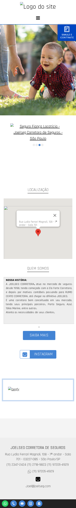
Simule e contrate (67, 36)
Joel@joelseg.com (38, 486)
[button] (38, 232)
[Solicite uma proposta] (30, 503)
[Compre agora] (39, 503)
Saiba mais (39, 335)
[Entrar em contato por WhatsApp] (5, 503)
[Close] (55, 215)
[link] (38, 354)
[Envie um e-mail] (22, 503)
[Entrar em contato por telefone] (13, 503)
